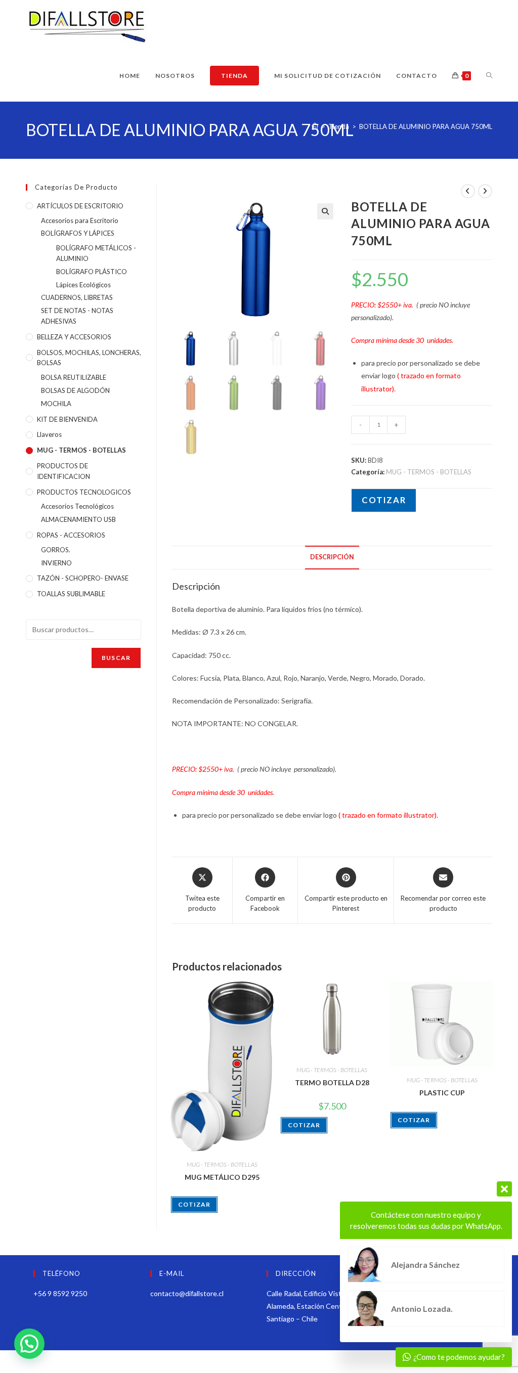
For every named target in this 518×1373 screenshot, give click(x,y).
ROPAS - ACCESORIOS (71, 535)
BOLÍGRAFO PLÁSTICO (91, 272)
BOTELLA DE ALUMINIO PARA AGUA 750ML (425, 126)
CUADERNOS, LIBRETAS (77, 297)
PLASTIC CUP (442, 1092)
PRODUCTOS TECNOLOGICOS (84, 492)
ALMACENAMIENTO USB (78, 519)
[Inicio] (315, 126)
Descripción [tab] (332, 557)
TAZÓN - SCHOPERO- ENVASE (82, 578)
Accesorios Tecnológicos (77, 506)
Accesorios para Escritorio (79, 220)
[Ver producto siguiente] (485, 191)
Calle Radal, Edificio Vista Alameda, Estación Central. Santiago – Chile (309, 1306)
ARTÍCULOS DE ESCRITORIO (80, 206)
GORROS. (55, 550)
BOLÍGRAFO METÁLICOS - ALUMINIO (96, 253)
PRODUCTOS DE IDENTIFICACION (63, 471)
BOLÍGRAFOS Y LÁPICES (77, 233)
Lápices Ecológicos (83, 285)
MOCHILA (56, 404)
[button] (325, 211)
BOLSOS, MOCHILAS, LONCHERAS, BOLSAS (89, 357)
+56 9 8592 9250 (60, 1293)
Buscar (116, 657)
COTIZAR (384, 500)
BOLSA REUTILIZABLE (73, 377)
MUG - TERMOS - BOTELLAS (428, 472)
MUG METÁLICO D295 (222, 1177)
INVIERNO (56, 563)
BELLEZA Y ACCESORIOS (74, 337)
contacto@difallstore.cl (187, 1293)
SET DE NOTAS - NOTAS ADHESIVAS (77, 315)
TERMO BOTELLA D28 (332, 1082)
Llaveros (49, 434)
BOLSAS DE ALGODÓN (75, 390)
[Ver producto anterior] (468, 191)
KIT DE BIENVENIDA (67, 419)
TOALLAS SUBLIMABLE (71, 594)
